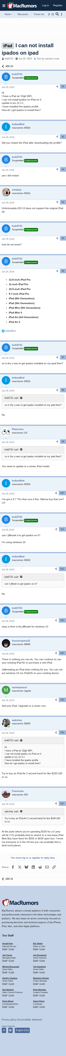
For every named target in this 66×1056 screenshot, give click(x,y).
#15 (62, 700)
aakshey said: (12, 811)
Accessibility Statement (30, 1019)
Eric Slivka (38, 943)
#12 (62, 569)
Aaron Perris (39, 1001)
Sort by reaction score (48, 58)
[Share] (57, 86)
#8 (63, 390)
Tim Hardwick (39, 967)
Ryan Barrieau (39, 990)
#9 (63, 441)
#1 (63, 86)
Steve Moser (8, 1001)
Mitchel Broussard (10, 967)
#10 (62, 493)
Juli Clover (7, 955)
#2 (63, 136)
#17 (62, 803)
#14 (62, 653)
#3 (63, 169)
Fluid (4, 1026)
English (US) (22, 1030)
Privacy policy (9, 1019)
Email (4, 949)
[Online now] (8, 726)
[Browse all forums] (53, 14)
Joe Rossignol (39, 955)
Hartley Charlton (9, 978)
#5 (63, 238)
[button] (4, 5)
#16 (62, 732)
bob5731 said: (12, 398)
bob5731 (9, 58)
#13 (62, 620)
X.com (11, 949)
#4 (63, 202)
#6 (63, 271)
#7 (63, 357)
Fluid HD (11, 1026)
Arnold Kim (7, 943)
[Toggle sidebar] (62, 14)
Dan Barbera (8, 990)
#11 (62, 529)
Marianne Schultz (41, 978)
